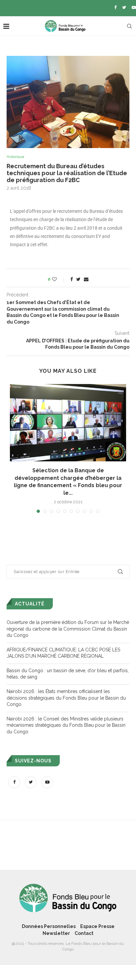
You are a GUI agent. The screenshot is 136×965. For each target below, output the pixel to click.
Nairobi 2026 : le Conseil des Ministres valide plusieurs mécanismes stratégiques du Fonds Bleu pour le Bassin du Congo (66, 725)
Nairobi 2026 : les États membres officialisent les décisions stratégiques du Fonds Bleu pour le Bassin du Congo (66, 698)
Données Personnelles (49, 926)
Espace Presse (97, 926)
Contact (84, 933)
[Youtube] (134, 7)
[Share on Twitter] (78, 279)
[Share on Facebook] (71, 279)
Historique (15, 157)
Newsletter (56, 933)
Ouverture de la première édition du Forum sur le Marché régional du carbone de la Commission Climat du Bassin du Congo (68, 629)
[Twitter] (124, 7)
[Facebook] (115, 7)
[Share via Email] (86, 279)
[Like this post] (59, 279)
